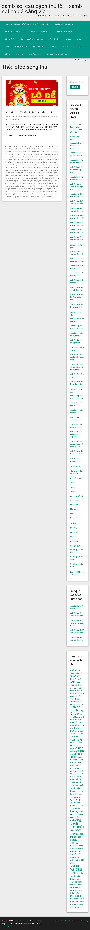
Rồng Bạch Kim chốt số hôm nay (77, 826)
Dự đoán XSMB (76, 738)
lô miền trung (47, 186)
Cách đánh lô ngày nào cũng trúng (77, 696)
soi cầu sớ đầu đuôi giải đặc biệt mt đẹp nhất (76, 367)
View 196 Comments (27, 135)
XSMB (68, 39)
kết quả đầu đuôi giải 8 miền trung (46, 162)
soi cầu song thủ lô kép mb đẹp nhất (76, 297)
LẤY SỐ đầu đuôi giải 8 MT (27, 181)
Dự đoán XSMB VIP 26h (76, 748)
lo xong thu (39, 189)
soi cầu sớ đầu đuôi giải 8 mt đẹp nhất (30, 112)
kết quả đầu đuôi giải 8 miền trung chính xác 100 (21, 165)
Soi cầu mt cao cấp (39, 32)
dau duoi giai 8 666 (38, 146)
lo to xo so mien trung (28, 189)
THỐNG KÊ (53, 47)
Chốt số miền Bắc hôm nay (75, 678)
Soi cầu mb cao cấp (62, 24)
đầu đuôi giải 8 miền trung (36, 151)
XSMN (79, 39)
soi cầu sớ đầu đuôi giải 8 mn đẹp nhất (76, 434)
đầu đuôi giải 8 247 (21, 149)
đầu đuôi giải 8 (10, 149)
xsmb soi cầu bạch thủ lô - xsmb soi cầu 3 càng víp (40, 116)
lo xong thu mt (13, 191)
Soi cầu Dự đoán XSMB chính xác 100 (77, 849)
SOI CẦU (66, 47)
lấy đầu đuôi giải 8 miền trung (20, 175)
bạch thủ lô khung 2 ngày (58, 54)
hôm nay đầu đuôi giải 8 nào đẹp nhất (29, 157)
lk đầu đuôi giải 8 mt (39, 183)
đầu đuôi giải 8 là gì (20, 151)
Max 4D (73, 513)
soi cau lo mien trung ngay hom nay (42, 194)
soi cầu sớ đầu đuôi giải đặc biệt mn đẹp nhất (76, 444)
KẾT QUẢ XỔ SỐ (21, 47)
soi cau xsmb (75, 838)
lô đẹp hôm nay (37, 186)
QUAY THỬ (19, 54)
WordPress (26, 924)
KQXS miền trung (30, 173)
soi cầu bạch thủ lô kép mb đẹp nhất (76, 170)
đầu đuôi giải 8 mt (52, 151)
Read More (10, 135)
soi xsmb (78, 882)
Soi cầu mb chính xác (13, 32)
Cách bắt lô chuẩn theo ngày (76, 690)
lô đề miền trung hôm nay (23, 186)
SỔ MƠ (7, 54)
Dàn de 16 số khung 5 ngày (22, 146)
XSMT (7, 47)
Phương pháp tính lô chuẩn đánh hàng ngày (77, 814)
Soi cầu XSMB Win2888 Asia (32, 197)
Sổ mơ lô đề (9, 39)
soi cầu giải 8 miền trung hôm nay (19, 194)
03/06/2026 (17, 116)
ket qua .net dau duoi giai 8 (25, 162)
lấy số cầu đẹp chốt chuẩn (39, 175)
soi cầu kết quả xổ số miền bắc (75, 857)
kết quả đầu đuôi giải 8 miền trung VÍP (25, 167)
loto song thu (23, 191)
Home (72, 60)
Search (75, 87)
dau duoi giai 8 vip (51, 146)
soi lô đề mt (47, 197)
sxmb (72, 884)
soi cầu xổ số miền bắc (77, 876)
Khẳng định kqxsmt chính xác (26, 170)
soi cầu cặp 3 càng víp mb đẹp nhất (76, 187)
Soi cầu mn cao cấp (64, 32)
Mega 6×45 (74, 504)
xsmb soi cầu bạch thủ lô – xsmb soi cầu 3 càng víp (42, 8)
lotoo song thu (34, 191)
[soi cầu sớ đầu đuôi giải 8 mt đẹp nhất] (32, 105)
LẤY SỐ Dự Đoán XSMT (40, 178)
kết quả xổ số (54, 39)
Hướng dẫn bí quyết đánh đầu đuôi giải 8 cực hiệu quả (27, 159)
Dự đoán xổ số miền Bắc (77, 753)
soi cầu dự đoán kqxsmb (76, 843)
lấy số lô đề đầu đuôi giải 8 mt (47, 181)
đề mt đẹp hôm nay (11, 154)
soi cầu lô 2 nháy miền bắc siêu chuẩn (76, 145)
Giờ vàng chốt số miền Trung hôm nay (30, 154)
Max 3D (73, 509)
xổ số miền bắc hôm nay (77, 901)
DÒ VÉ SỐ (78, 47)
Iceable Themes (7, 926)
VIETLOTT (36, 47)
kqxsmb (72, 800)
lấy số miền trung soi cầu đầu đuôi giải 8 (18, 183)
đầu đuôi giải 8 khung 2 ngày (38, 149)
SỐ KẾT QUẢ (34, 54)
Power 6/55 (74, 518)
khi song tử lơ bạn (43, 170)
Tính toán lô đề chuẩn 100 (31, 39)
